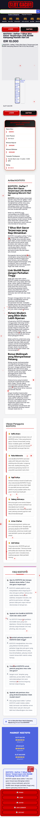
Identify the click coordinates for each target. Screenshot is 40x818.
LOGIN (10, 29)
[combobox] (18, 11)
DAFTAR (29, 29)
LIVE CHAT (21, 812)
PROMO (21, 792)
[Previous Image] (3, 62)
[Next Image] (36, 62)
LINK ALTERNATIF (21, 807)
